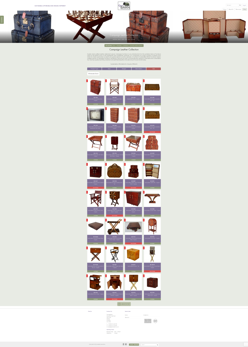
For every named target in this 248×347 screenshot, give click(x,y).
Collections (125, 45)
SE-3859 (133, 181)
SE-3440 (152, 153)
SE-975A (152, 292)
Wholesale (119, 45)
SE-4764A (95, 264)
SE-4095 (152, 181)
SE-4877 (133, 264)
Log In (244, 5)
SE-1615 (133, 125)
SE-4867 (115, 264)
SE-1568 (115, 125)
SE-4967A (152, 264)
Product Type (94, 68)
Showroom (238, 9)
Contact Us (145, 315)
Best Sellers (138, 68)
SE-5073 (133, 292)
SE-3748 (115, 181)
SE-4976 (96, 292)
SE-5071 (115, 292)
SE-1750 (115, 153)
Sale (153, 68)
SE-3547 (96, 181)
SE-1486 (152, 97)
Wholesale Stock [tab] (93, 73)
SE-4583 (152, 209)
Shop (244, 9)
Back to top (125, 304)
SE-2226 (133, 153)
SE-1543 (96, 125)
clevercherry (102, 344)
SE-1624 (152, 125)
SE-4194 (96, 209)
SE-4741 (152, 236)
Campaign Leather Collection (136, 45)
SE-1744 (96, 153)
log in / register (134, 344)
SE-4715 (133, 236)
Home (224, 9)
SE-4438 (115, 209)
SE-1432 (96, 97)
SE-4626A (95, 236)
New (109, 68)
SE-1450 (133, 97)
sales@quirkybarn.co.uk (113, 326)
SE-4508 (133, 209)
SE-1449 (115, 97)
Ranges (124, 68)
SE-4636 (115, 236)
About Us (231, 9)
